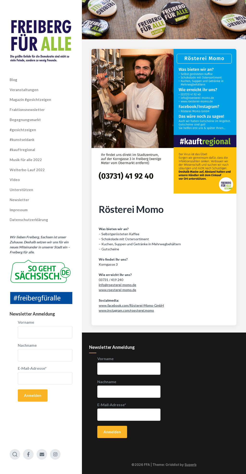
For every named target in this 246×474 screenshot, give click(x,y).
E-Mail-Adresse (32, 368)
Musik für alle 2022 (26, 160)
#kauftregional (22, 149)
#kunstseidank (22, 139)
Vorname (26, 322)
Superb (190, 464)
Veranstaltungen (24, 90)
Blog (13, 79)
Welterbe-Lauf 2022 (27, 170)
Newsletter (19, 200)
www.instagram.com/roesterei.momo (126, 310)
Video (15, 179)
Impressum (19, 210)
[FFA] (41, 41)
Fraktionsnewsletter (27, 109)
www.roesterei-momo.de (117, 290)
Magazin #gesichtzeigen (30, 99)
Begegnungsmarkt (25, 119)
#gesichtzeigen (23, 130)
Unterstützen (21, 189)
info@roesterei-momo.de (117, 285)
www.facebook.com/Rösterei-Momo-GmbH (131, 305)
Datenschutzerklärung (29, 219)
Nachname (27, 345)
